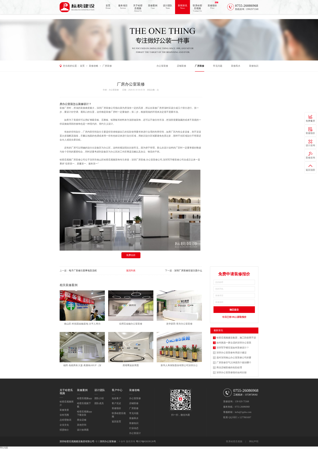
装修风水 (235, 66)
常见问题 (217, 66)
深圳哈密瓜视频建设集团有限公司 (77, 441)
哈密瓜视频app (84, 398)
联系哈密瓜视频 (197, 8)
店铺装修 (181, 66)
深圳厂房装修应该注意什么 (188, 270)
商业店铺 (81, 420)
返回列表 (130, 270)
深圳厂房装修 (104, 108)
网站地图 (4, 448)
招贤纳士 (64, 430)
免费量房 (310, 121)
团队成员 (99, 403)
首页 (108, 6)
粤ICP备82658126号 (146, 441)
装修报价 (212, 6)
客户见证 (116, 403)
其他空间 (81, 425)
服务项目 (123, 6)
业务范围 (64, 415)
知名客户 (116, 398)
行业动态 (133, 428)
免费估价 (130, 255)
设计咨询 (310, 145)
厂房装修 (107, 66)
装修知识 (253, 66)
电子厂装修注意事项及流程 (83, 270)
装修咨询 (310, 157)
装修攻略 (93, 66)
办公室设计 (135, 433)
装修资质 (64, 410)
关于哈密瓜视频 (137, 8)
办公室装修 (162, 66)
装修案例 (152, 6)
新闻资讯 (182, 6)
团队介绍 (99, 398)
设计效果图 (83, 430)
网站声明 (253, 441)
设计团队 (167, 6)
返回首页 (116, 421)
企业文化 (64, 425)
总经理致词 (65, 420)
